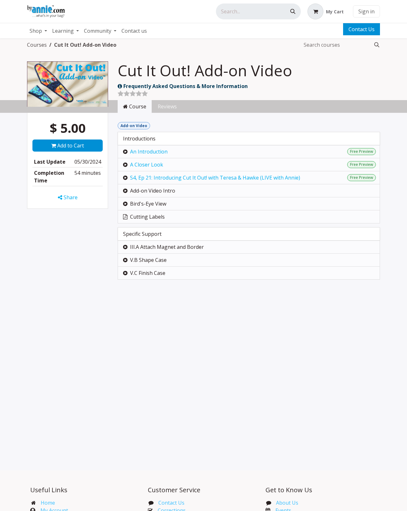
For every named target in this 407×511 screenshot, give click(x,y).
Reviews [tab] (167, 106)
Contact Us (361, 29)
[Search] (293, 11)
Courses (37, 44)
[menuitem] (38, 30)
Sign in (366, 11)
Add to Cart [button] (70, 145)
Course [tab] (137, 106)
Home (48, 502)
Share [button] (70, 197)
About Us (287, 502)
